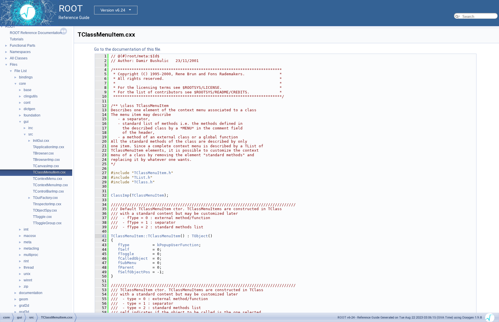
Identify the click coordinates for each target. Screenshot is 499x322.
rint (26, 261)
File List (20, 71)
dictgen (29, 109)
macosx (30, 236)
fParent (126, 267)
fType (123, 245)
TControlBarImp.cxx (48, 191)
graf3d (24, 312)
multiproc (31, 255)
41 (101, 236)
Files (13, 65)
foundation (32, 115)
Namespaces (20, 52)
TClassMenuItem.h (152, 173)
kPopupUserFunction (178, 245)
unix (27, 274)
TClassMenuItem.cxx (49, 172)
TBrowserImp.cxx (46, 160)
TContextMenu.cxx (47, 179)
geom (23, 299)
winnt (28, 280)
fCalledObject (133, 258)
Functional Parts (22, 46)
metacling (31, 248)
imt (26, 229)
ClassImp (120, 195)
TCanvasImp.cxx (46, 166)
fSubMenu (127, 263)
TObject (200, 236)
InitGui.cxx (41, 141)
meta (27, 242)
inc (30, 128)
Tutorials (16, 39)
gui (26, 122)
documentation (30, 293)
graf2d (24, 306)
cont (27, 103)
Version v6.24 (112, 10)
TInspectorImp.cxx (47, 204)
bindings (26, 77)
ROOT (10, 27)
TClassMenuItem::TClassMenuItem (145, 236)
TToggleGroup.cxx (47, 223)
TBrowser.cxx (43, 153)
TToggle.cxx (42, 217)
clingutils (31, 96)
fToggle (126, 254)
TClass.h (143, 182)
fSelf (123, 249)
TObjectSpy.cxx (45, 210)
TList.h (142, 177)
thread (29, 267)
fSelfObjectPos (134, 272)
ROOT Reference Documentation (36, 33)
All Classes (18, 58)
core (22, 84)
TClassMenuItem (148, 195)
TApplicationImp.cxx (48, 147)
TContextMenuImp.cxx (50, 185)
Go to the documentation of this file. (127, 49)
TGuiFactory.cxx (45, 198)
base (27, 90)
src (30, 134)
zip (26, 287)
